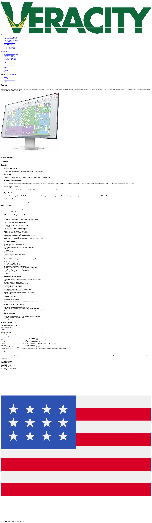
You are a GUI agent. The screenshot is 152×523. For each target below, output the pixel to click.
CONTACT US (5, 336)
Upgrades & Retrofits (9, 55)
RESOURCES (4, 62)
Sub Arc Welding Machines (11, 40)
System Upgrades (8, 41)
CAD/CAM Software (9, 48)
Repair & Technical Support (11, 54)
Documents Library (9, 65)
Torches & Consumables (10, 47)
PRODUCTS (4, 34)
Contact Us (6, 70)
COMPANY (4, 67)
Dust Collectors (8, 44)
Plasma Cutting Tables (9, 43)
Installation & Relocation (10, 56)
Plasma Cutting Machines (10, 37)
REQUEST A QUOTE (15, 74)
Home (5, 77)
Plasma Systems (8, 45)
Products (6, 78)
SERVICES (4, 51)
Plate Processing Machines (10, 38)
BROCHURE (4, 329)
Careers (6, 71)
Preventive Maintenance (10, 58)
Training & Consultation (10, 59)
